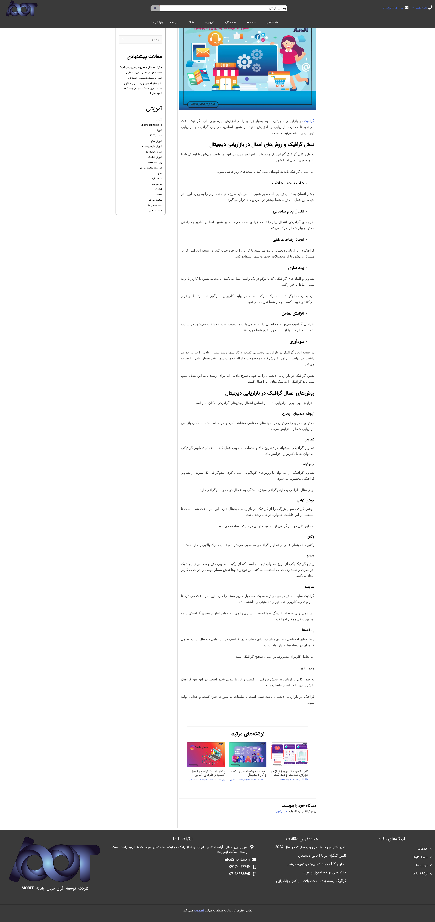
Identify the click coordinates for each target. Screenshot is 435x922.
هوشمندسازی (236, 780)
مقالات (190, 22)
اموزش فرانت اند (154, 152)
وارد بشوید (281, 811)
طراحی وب (157, 184)
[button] (250, 22)
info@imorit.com (393, 8)
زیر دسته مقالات (293, 780)
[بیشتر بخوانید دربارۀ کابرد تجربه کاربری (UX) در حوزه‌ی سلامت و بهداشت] (289, 754)
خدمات (252, 22)
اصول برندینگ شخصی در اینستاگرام (145, 78)
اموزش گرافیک (155, 157)
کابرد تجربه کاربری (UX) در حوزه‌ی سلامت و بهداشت (289, 773)
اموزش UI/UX (155, 136)
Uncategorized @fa (151, 125)
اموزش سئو (156, 141)
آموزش (210, 22)
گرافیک (309, 121)
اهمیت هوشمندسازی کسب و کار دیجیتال (247, 773)
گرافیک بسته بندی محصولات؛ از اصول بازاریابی (311, 881)
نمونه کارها (230, 22)
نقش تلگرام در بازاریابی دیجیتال (322, 855)
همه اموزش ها (155, 205)
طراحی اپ (157, 178)
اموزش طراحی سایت (152, 146)
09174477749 (419, 8)
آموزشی (158, 130)
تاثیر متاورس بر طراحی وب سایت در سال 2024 (310, 847)
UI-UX (305, 780)
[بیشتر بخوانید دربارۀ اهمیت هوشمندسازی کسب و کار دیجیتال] (248, 754)
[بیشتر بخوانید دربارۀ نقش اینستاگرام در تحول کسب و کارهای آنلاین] (206, 754)
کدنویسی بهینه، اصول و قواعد (324, 872)
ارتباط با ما (157, 22)
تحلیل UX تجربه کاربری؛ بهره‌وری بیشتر (316, 864)
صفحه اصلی (272, 22)
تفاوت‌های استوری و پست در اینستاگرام (143, 83)
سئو (160, 173)
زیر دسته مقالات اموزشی (150, 168)
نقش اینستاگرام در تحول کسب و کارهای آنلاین (207, 773)
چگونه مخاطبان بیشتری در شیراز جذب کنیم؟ (141, 67)
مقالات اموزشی (155, 200)
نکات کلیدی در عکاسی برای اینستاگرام (144, 73)
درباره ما (173, 22)
